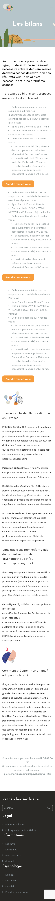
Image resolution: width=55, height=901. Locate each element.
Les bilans (10, 880)
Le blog (9, 874)
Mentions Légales (15, 824)
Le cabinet (11, 849)
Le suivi (9, 886)
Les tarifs (10, 843)
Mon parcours (13, 855)
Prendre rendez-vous (16, 892)
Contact (9, 861)
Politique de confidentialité (20, 830)
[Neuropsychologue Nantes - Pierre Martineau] (7, 7)
